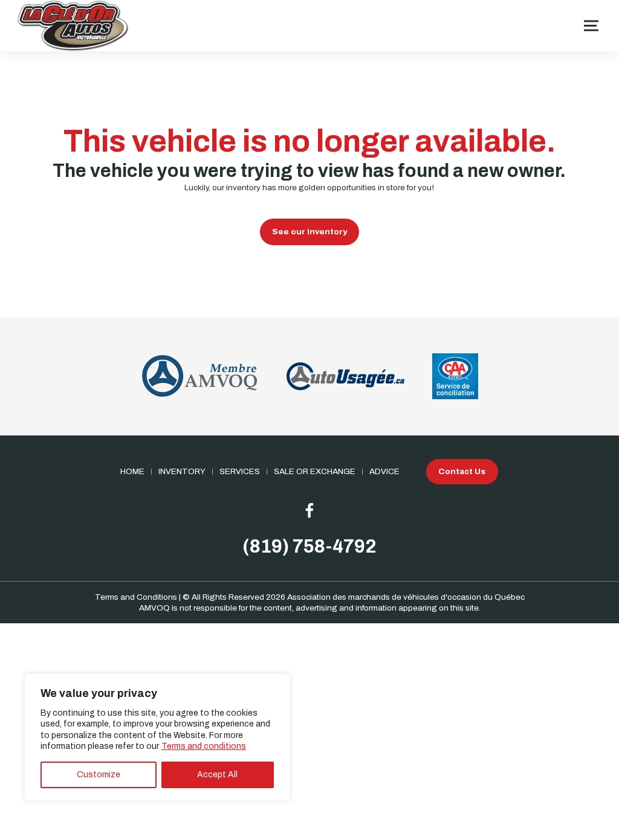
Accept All (217, 774)
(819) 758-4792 (309, 546)
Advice (384, 471)
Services (239, 471)
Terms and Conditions (136, 597)
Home (132, 471)
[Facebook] (309, 510)
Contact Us (461, 471)
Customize (98, 774)
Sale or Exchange (314, 471)
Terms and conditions (203, 746)
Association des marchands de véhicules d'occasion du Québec (406, 597)
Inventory (182, 471)
